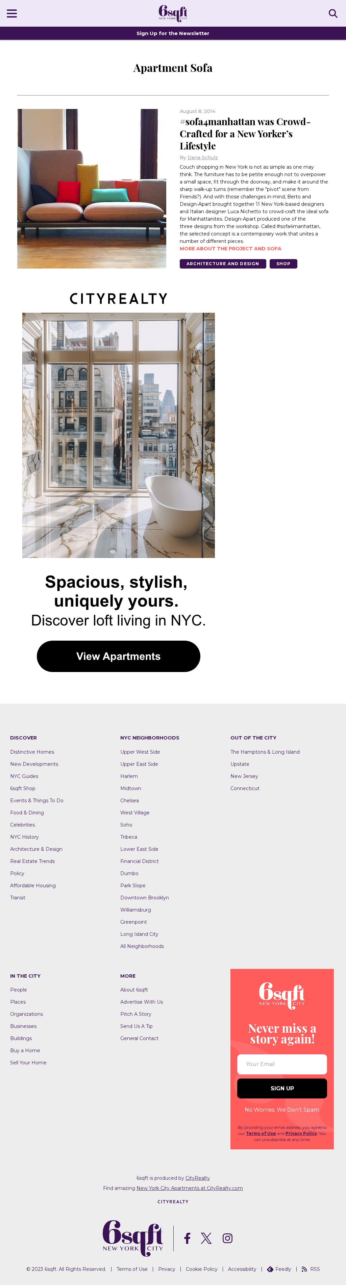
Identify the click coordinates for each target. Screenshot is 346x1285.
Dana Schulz (203, 158)
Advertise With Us (141, 1002)
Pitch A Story (135, 1014)
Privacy (166, 1269)
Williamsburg (135, 910)
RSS (315, 1269)
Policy (17, 873)
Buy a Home (25, 1050)
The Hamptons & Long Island (265, 752)
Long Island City (139, 934)
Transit (17, 898)
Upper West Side (140, 752)
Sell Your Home (28, 1063)
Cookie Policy (202, 1269)
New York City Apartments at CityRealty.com (190, 1188)
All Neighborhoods (142, 946)
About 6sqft (134, 990)
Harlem (129, 776)
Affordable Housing (33, 886)
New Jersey (244, 776)
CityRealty (198, 1178)
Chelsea (129, 801)
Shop (283, 263)
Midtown (130, 788)
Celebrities (22, 825)
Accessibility (242, 1269)
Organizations (26, 1014)
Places (18, 1002)
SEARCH (334, 13)
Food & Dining (27, 813)
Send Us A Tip (136, 1026)
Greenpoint (133, 922)
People (18, 990)
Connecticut (245, 788)
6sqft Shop (22, 788)
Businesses (23, 1026)
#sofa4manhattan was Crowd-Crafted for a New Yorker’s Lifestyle (245, 133)
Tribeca (128, 837)
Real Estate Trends (32, 861)
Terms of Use (261, 1133)
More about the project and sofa (230, 249)
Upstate (239, 764)
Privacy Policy (301, 1133)
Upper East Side (139, 764)
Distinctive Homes (32, 752)
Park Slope (133, 886)
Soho (126, 825)
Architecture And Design (223, 263)
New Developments (34, 764)
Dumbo (129, 873)
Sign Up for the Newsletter (173, 33)
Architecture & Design (36, 849)
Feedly (283, 1269)
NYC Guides (24, 776)
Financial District (139, 861)
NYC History (24, 837)
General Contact (139, 1038)
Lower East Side (139, 849)
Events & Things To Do (37, 801)
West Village (135, 813)
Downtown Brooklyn (144, 898)
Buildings (21, 1038)
